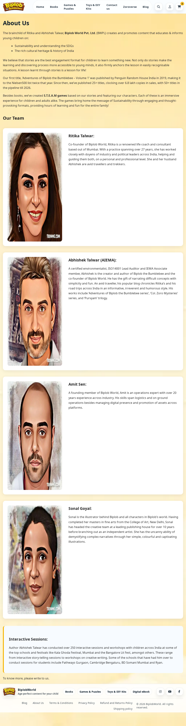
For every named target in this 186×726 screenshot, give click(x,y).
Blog (146, 7)
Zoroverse (130, 7)
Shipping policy (123, 708)
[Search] (158, 7)
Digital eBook (141, 691)
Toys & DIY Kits (93, 6)
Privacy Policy (86, 703)
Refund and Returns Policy (116, 703)
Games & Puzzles (70, 6)
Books (54, 7)
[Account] (170, 7)
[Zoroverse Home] (16, 6)
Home (40, 7)
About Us (38, 703)
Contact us (111, 6)
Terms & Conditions (61, 703)
